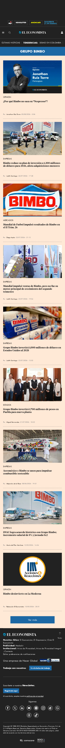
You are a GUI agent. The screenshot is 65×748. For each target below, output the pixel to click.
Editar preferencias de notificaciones (19, 654)
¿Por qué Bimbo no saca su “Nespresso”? (25, 101)
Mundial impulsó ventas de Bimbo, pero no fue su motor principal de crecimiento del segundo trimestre (30, 289)
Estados (7, 405)
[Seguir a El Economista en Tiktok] (36, 715)
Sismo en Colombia (50, 42)
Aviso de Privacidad (26, 648)
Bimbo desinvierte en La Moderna (22, 593)
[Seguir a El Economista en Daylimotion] (50, 708)
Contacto (9, 651)
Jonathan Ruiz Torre (13, 114)
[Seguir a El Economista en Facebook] (8, 708)
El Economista (26, 640)
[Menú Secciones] (3, 32)
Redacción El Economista (15, 606)
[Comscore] (27, 740)
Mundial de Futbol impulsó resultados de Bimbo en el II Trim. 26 (31, 226)
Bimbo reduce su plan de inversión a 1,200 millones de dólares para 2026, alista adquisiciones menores (32, 164)
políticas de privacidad (34, 696)
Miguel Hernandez (12, 422)
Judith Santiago (11, 176)
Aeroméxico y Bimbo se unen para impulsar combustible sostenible (27, 472)
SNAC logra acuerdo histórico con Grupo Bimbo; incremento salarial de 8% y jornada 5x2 (30, 534)
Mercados (8, 220)
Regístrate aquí (11, 691)
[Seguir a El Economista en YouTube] (29, 708)
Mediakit (19, 645)
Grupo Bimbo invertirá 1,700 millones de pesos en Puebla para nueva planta (31, 411)
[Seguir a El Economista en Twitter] (15, 708)
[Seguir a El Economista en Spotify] (36, 708)
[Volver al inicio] (32, 634)
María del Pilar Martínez (14, 545)
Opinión (7, 97)
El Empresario (40, 640)
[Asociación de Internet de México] (41, 741)
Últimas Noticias (11, 42)
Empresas (7, 159)
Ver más (32, 619)
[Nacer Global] (49, 660)
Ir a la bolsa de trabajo (40, 668)
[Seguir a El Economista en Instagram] (43, 708)
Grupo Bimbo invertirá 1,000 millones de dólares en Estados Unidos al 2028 (32, 349)
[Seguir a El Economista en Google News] (57, 708)
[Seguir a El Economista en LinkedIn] (22, 708)
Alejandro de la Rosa (13, 483)
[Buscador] (10, 32)
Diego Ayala (10, 237)
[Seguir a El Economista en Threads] (29, 715)
